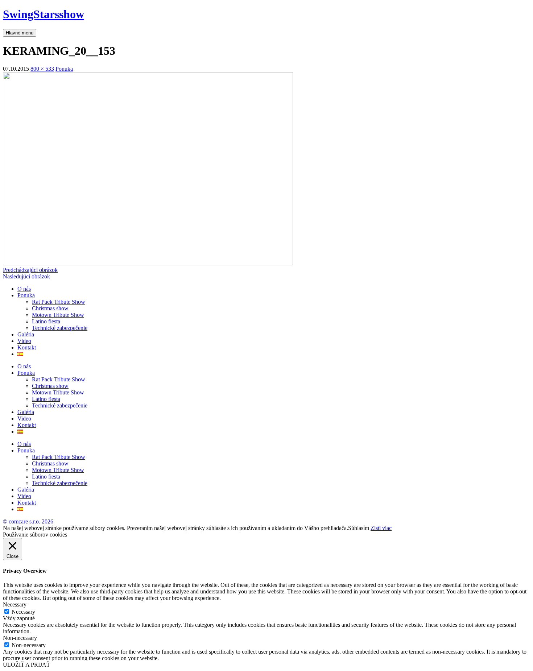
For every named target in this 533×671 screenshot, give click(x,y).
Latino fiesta (46, 321)
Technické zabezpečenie (59, 328)
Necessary (23, 612)
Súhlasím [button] (358, 528)
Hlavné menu (19, 33)
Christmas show (50, 308)
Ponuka (64, 69)
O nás (24, 289)
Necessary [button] (14, 604)
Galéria (25, 334)
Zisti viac (381, 528)
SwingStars (43, 14)
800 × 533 (42, 69)
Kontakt (26, 347)
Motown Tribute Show (58, 315)
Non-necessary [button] (20, 638)
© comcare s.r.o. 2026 (28, 521)
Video (24, 341)
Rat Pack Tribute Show (58, 302)
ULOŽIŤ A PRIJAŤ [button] (26, 665)
